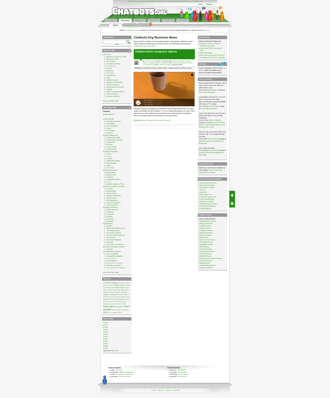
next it (104, 301)
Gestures (110, 177)
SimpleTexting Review (207, 265)
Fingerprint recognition (115, 256)
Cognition (110, 212)
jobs (125, 294)
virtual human (186, 1)
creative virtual (119, 287)
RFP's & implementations (116, 92)
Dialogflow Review (206, 244)
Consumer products (114, 233)
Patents (109, 89)
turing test (118, 304)
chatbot (115, 285)
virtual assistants (151, 1)
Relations (110, 221)
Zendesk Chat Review (207, 240)
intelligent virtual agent (121, 292)
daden (118, 290)
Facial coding (111, 193)
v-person (124, 304)
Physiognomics (112, 200)
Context (109, 189)
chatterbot (197, 1)
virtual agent (108, 306)
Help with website (206, 53)
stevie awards (112, 304)
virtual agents (141, 1)
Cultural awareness (114, 121)
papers (131, 372)
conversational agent (108, 287)
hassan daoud (213, 150)
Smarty (162, 111)
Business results (112, 59)
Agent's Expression (174, 63)
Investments (111, 75)
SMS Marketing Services (208, 204)
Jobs (108, 78)
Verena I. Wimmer (215, 120)
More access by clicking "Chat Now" (212, 55)
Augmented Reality (113, 138)
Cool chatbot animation (207, 92)
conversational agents (174, 1)
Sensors (110, 133)
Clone (109, 154)
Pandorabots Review (207, 251)
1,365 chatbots (181, 370)
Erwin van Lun (149, 61)
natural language (121, 297)
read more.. (207, 30)
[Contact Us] (232, 203)
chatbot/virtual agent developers (145, 46)
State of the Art (109, 114)
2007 (106, 348)
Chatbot (130, 1)
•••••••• (117, 44)
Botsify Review (205, 263)
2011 (106, 339)
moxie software (113, 297)
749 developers (182, 372)
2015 (106, 330)
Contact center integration (116, 235)
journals (125, 372)
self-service (117, 301)
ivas (123, 294)
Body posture (111, 175)
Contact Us (176, 390)
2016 (106, 327)
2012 (106, 337)
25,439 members (183, 374)
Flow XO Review (205, 254)
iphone (119, 294)
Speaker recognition (114, 265)
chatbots (144, 109)
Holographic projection (115, 140)
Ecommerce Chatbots (207, 187)
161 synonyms (182, 376)
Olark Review (204, 247)
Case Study (111, 61)
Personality (111, 131)
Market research (112, 80)
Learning (110, 219)
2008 (106, 346)
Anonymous (213, 90)
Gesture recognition (149, 63)
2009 (106, 344)
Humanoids (111, 142)
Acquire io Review (206, 268)
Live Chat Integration (207, 199)
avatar (187, 111)
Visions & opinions (113, 96)
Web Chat (203, 192)
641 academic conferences (124, 374)
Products (110, 242)
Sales (109, 165)
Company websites (113, 64)
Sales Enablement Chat (208, 183)
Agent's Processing (111, 207)
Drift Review (204, 237)
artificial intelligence (113, 283)
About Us (161, 390)
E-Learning (111, 237)
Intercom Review (206, 235)
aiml (104, 283)
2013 (106, 334)
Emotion (110, 217)
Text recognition (112, 205)
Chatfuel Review (205, 226)
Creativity (110, 214)
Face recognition (113, 254)
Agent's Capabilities (153, 64)
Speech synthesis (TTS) (115, 184)
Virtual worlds (112, 149)
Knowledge (111, 124)
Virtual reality (111, 147)
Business (107, 54)
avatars (109, 285)
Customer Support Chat (208, 197)
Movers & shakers (113, 85)
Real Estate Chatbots (207, 185)
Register (209, 4)
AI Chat (202, 190)
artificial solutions (124, 283)
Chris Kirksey (214, 139)
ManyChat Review (206, 223)
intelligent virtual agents (110, 294)
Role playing (111, 163)
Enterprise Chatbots (207, 201)
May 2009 (114, 351)
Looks (109, 128)
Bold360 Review (205, 256)
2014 (106, 332)
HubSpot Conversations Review (211, 258)
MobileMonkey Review (208, 221)
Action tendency (112, 210)
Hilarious (110, 71)
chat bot (159, 1)
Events (109, 68)
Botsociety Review (206, 233)
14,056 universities (125, 376)
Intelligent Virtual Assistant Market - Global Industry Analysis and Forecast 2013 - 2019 (212, 125)
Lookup (109, 158)
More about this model (111, 101)
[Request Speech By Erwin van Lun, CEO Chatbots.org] (232, 195)
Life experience (112, 126)
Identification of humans (112, 251)
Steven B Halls (214, 106)
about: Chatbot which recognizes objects (152, 120)
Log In (200, 4)
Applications (108, 223)
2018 (106, 323)
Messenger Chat (205, 194)
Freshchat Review (206, 249)
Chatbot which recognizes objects (156, 51)
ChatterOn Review (206, 230)
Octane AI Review (206, 261)
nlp (109, 301)
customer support (112, 290)
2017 (106, 325)
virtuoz (105, 312)
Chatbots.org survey (132, 30)
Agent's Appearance (111, 135)
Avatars (109, 226)
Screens (110, 144)
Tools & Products (113, 94)
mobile (107, 297)
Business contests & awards (117, 57)
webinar (120, 312)
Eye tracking (111, 191)
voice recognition (112, 312)
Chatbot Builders (206, 208)
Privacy (168, 390)
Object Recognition (166, 64)
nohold (111, 301)
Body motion (111, 172)
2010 (106, 341)
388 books (119, 370)
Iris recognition (112, 261)
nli (107, 301)
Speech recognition (162, 63)
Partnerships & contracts (115, 87)
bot (112, 285)
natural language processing (121, 299)
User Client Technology (115, 244)
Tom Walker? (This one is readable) (212, 57)
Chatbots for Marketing (208, 206)
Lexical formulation (113, 179)
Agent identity (109, 119)
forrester (112, 292)
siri (121, 301)
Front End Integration (114, 240)
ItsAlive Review (205, 228)
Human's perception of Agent (114, 247)
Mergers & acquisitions (115, 82)
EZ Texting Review (206, 242)
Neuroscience (112, 198)
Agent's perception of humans (181, 61)
